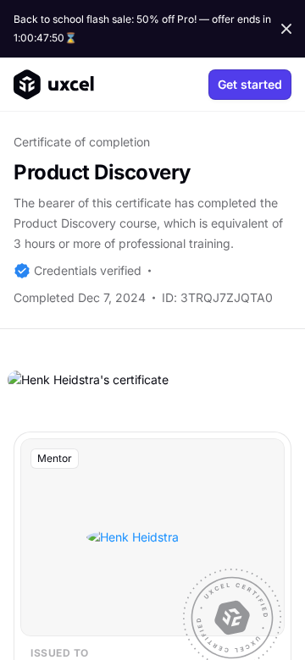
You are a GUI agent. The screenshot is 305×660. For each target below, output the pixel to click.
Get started (250, 84)
